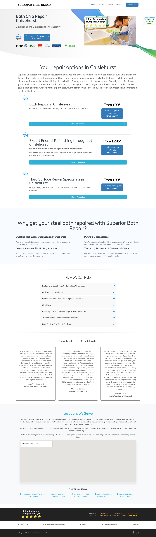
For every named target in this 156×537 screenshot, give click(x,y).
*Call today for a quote (112, 187)
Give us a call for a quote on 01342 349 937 (37, 37)
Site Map (135, 524)
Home (92, 5)
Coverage (119, 5)
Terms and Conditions (110, 524)
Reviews (110, 5)
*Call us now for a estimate (112, 150)
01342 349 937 (24, 524)
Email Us (84, 524)
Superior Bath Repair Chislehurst (55, 524)
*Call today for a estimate (112, 113)
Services (101, 5)
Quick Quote (132, 4)
